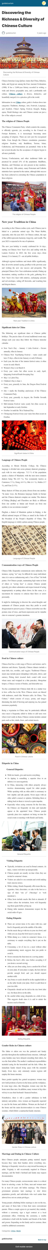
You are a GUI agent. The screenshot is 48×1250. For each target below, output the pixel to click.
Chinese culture (15, 93)
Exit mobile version (24, 1246)
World (18, 1231)
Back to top (42, 1240)
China (18, 102)
